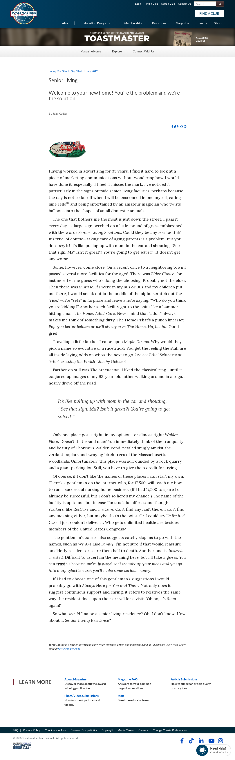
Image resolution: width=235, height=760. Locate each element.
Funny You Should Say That (65, 71)
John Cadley (60, 113)
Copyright (107, 730)
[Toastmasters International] (23, 13)
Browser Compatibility (84, 730)
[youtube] (181, 126)
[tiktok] (175, 126)
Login (138, 3)
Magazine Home (90, 51)
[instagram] (185, 126)
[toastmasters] (117, 37)
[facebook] (172, 126)
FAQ (15, 730)
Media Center (126, 730)
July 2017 (92, 71)
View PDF (200, 40)
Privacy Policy (31, 730)
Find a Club (151, 3)
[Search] (220, 4)
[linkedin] (178, 126)
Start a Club (168, 3)
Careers (143, 730)
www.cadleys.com (69, 648)
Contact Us (184, 3)
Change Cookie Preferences (170, 730)
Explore (117, 51)
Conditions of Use (55, 730)
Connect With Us (144, 51)
